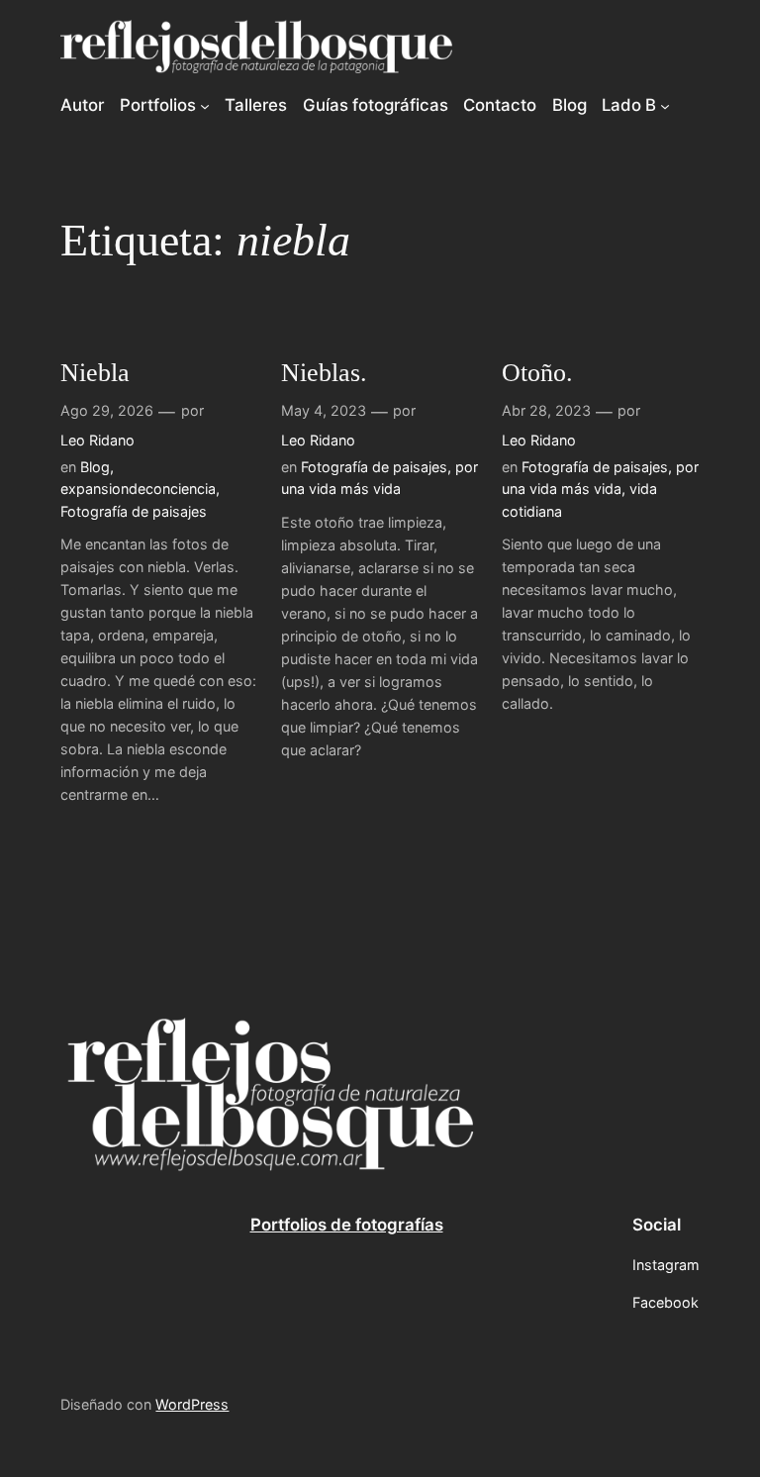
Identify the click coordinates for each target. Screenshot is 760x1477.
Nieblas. (324, 372)
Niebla (95, 372)
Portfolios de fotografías (346, 1224)
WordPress (192, 1404)
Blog (95, 466)
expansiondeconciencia (138, 488)
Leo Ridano (97, 440)
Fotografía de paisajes (133, 511)
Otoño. (537, 372)
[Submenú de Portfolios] (205, 105)
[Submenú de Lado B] (665, 105)
